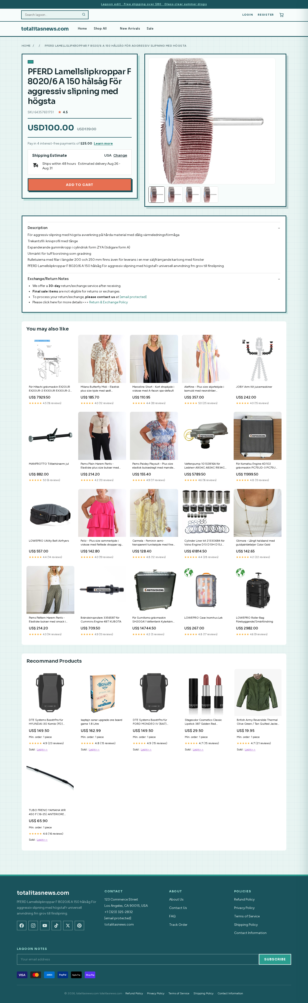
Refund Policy (244, 899)
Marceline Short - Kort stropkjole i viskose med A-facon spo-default (153, 388)
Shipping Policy (246, 925)
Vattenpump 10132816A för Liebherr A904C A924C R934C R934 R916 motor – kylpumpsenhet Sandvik (204, 466)
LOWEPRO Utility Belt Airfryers (49, 540)
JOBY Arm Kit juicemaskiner (254, 386)
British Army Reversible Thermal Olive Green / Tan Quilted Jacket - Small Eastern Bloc (257, 722)
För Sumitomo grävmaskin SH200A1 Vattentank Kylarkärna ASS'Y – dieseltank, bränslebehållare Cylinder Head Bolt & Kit (153, 620)
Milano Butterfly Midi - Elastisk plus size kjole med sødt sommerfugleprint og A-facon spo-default (100, 389)
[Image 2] (174, 194)
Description (37, 228)
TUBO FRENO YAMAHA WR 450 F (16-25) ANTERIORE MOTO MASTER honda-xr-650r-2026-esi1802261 (50, 812)
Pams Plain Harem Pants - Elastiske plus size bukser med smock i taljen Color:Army (100, 466)
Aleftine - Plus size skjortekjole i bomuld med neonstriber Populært (204, 389)
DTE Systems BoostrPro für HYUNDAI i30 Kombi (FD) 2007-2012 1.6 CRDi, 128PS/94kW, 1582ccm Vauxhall (46, 722)
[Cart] (281, 15)
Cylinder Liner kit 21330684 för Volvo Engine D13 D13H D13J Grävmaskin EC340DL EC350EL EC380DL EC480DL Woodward (205, 543)
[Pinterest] (79, 925)
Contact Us (178, 908)
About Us (176, 899)
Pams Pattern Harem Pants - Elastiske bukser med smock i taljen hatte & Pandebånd (47, 620)
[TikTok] (56, 925)
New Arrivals (130, 28)
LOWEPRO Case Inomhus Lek (203, 617)
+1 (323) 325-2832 (118, 912)
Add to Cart (79, 185)
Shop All (100, 28)
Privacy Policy (244, 908)
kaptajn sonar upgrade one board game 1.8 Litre (101, 721)
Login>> (42, 749)
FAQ (172, 916)
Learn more (103, 143)
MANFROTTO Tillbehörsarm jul (49, 463)
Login (247, 14)
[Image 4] (210, 194)
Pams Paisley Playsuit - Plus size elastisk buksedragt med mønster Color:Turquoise (153, 466)
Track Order (178, 925)
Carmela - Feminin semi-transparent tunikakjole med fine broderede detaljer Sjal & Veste (152, 543)
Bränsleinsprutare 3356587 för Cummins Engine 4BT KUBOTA (101, 619)
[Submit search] (83, 15)
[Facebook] (21, 925)
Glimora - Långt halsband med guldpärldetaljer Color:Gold (255, 542)
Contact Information (250, 933)
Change (120, 155)
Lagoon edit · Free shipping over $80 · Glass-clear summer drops (154, 4)
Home (82, 28)
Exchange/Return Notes (48, 279)
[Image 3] (192, 194)
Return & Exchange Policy (108, 302)
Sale (150, 28)
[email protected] (133, 297)
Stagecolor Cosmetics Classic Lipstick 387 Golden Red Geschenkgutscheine (203, 722)
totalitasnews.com (45, 29)
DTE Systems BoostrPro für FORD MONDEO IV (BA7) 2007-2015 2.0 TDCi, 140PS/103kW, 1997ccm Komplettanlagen (150, 722)
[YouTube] (45, 925)
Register (266, 14)
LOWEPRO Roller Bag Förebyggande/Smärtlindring (254, 619)
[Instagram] (33, 925)
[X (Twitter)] (68, 925)
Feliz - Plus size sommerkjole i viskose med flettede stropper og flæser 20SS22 (101, 543)
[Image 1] (156, 194)
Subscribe (275, 959)
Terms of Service (247, 916)
